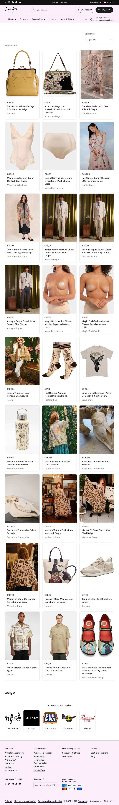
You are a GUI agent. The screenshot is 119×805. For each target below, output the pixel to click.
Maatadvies (38, 756)
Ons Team (9, 763)
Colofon (8, 801)
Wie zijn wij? (10, 760)
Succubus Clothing (13, 756)
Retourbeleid (39, 766)
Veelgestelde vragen (42, 753)
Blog (93, 756)
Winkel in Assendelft (14, 753)
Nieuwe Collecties (59, 2)
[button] (104, 10)
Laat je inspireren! (99, 753)
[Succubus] (11, 9)
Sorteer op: (90, 34)
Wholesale (67, 756)
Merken (8, 767)
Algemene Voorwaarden (25, 801)
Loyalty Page (39, 770)
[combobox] (54, 10)
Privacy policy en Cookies (50, 801)
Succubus (82, 801)
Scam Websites (12, 770)
